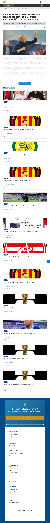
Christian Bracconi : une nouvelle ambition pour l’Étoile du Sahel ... (18, 104)
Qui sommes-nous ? (13, 489)
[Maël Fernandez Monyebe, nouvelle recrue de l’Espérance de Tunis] (25, 273)
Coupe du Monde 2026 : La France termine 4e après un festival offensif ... (20, 206)
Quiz (10, 470)
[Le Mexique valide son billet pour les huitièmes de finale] (25, 350)
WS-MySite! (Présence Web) (15, 434)
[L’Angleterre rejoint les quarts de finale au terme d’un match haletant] (25, 299)
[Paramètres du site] (43, 2)
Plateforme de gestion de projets (16, 455)
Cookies (32, 517)
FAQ (10, 493)
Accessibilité (37, 517)
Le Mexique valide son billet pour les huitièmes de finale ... (17, 358)
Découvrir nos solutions (25, 418)
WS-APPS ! (8, 5)
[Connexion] (37, 2)
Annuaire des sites (13, 472)
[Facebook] (25, 514)
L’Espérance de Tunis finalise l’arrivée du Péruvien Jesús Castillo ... (19, 129)
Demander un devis (25, 422)
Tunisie (6, 87)
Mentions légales (13, 517)
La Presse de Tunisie (25, 23)
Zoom (10, 477)
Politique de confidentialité (23, 517)
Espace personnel (12, 496)
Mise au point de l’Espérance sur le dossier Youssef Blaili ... (17, 180)
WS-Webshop (12, 436)
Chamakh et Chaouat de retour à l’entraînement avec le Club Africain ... (19, 256)
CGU (29, 517)
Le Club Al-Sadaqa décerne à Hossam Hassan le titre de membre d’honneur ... (21, 231)
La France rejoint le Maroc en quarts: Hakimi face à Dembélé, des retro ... (20, 333)
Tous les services (12, 481)
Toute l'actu (11, 8)
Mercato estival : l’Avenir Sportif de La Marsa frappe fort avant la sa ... (19, 155)
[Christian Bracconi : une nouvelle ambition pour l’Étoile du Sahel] (25, 95)
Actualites (12, 87)
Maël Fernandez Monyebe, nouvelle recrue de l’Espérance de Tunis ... (19, 282)
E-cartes (10, 468)
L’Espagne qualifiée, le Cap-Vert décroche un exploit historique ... (18, 384)
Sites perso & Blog (13, 474)
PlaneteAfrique (26, 511)
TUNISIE (6, 101)
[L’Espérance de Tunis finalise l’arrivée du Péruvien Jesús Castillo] (25, 121)
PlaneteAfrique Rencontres (14, 479)
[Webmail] (39, 2)
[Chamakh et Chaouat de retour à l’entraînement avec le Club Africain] (25, 248)
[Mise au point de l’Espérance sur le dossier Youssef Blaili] (25, 172)
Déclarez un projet (13, 460)
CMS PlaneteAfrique (13, 441)
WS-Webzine (11, 439)
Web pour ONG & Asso (14, 458)
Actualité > (5, 8)
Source (39, 23)
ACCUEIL (41, 5)
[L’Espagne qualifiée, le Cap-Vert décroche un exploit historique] (25, 375)
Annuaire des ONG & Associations (16, 453)
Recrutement (11, 500)
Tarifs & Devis (12, 445)
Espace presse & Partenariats (15, 498)
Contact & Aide (12, 491)
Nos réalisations (12, 443)
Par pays (18, 8)
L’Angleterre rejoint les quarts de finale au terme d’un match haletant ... (19, 307)
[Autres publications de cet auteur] (9, 23)
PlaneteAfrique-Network (14, 502)
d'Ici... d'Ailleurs (24, 8)
